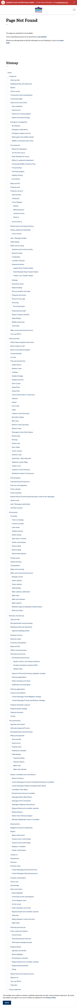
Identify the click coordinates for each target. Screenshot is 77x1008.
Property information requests (20, 705)
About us (16, 217)
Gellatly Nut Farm (17, 380)
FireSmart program (18, 171)
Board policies (15, 824)
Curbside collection (18, 260)
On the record (16, 904)
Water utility (16, 923)
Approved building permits (20, 631)
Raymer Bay (16, 436)
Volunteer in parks (16, 508)
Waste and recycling (17, 245)
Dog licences (16, 110)
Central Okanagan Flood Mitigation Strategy (26, 696)
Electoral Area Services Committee (23, 793)
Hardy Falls (16, 391)
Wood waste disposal (19, 553)
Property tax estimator (19, 750)
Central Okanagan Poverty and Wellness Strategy (28, 700)
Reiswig (14, 440)
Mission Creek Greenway (20, 425)
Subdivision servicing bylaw (21, 684)
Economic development (18, 643)
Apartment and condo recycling (22, 249)
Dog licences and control (18, 102)
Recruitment (16, 179)
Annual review (16, 935)
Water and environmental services (21, 330)
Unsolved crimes (18, 213)
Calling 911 (15, 198)
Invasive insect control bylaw (21, 839)
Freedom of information (18, 878)
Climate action (15, 558)
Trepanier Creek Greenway (21, 469)
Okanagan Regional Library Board (23, 804)
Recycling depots (19, 306)
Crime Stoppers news (19, 900)
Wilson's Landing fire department (23, 160)
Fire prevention (17, 168)
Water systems (17, 603)
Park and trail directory (17, 361)
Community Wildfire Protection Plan (23, 164)
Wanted (15, 206)
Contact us (14, 855)
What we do (14, 977)
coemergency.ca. (62, 2)
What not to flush (17, 610)
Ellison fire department (19, 149)
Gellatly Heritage (17, 376)
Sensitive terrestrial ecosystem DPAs (25, 665)
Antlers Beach (16, 365)
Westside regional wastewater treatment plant (27, 607)
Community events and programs (21, 95)
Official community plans (18, 650)
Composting (16, 257)
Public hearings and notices (21, 681)
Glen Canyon (16, 383)
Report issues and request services (22, 226)
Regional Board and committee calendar (25, 808)
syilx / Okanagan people (18, 238)
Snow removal (16, 233)
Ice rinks (13, 357)
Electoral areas (15, 866)
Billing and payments (17, 735)
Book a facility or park (17, 346)
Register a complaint (19, 846)
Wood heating (16, 550)
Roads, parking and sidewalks (20, 230)
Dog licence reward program (21, 114)
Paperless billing (18, 758)
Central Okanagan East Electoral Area (24, 870)
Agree (7, 1002)
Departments (14, 858)
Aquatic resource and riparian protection (26, 661)
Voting (14, 969)
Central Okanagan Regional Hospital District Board (29, 786)
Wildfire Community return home (22, 141)
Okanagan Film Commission (21, 801)
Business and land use (16, 616)
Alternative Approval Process (20, 728)
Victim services (17, 222)
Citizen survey (15, 91)
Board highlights (17, 893)
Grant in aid (14, 882)
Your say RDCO (15, 334)
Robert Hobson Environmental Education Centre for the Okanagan (32, 496)
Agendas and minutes (17, 724)
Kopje (14, 410)
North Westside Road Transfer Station (25, 272)
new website (42, 37)
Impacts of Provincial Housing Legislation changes (28, 673)
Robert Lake (16, 443)
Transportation (15, 565)
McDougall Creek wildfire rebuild (23, 137)
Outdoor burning (17, 175)
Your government (14, 720)
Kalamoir (15, 398)
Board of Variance (18, 778)
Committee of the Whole (20, 789)
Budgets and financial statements (21, 828)
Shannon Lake (17, 454)
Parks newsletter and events (21, 908)
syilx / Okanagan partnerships (20, 504)
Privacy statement (15, 989)
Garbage (15, 280)
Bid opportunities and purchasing (21, 623)
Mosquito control (17, 577)
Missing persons (18, 210)
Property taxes (15, 187)
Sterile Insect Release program (22, 816)
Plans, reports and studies (19, 931)
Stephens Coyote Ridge (20, 462)
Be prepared (16, 126)
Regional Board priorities (20, 965)
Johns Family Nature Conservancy (23, 395)
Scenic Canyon (17, 451)
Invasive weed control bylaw (21, 843)
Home (10, 72)
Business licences (16, 635)
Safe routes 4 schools (19, 538)
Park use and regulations (18, 485)
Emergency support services (21, 133)
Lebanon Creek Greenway (20, 413)
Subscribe (15, 915)
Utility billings (14, 242)
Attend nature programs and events (22, 342)
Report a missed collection (20, 314)
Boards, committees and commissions (23, 774)
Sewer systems (17, 584)
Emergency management (18, 122)
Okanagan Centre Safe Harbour (22, 432)
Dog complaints (17, 106)
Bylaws (12, 87)
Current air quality (18, 523)
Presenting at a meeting (20, 958)
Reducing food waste (19, 311)
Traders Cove (16, 466)
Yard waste (15, 326)
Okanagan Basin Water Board (22, 797)
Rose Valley (16, 447)
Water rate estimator (18, 599)
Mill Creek (15, 421)
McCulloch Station (18, 417)
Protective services (16, 191)
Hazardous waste (17, 284)
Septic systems (17, 580)
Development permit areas (20, 658)
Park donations (15, 478)
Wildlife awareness (18, 322)
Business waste (17, 253)
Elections (13, 862)
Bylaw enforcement (18, 835)
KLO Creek (15, 406)
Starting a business (16, 712)
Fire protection (15, 145)
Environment (13, 512)
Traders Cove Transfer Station (23, 275)
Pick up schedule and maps (21, 291)
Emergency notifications (20, 129)
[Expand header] (74, 9)
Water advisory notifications (21, 592)
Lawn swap (15, 527)
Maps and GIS (15, 183)
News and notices (16, 889)
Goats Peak (16, 387)
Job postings (14, 885)
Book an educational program (20, 350)
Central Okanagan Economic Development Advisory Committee (33, 782)
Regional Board (17, 812)
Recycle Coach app (18, 299)
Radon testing (16, 535)
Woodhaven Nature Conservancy (23, 473)
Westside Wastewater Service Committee (25, 819)
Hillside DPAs (18, 669)
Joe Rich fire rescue (18, 153)
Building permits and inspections (21, 84)
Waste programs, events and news (23, 919)
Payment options (18, 762)
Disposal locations (18, 264)
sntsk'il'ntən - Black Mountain (21, 458)
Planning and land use (17, 654)
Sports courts (14, 500)
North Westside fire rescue (20, 156)
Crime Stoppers (17, 202)
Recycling (15, 302)
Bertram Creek (17, 368)
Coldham (15, 372)
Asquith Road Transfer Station (23, 268)
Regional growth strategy (18, 708)
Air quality (13, 516)
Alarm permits (15, 80)
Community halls (16, 353)
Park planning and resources (20, 481)
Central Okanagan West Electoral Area (25, 873)
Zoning (12, 716)
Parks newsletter (16, 493)
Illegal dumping (17, 287)
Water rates (15, 595)
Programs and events (19, 295)
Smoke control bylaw (19, 542)
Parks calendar (15, 489)
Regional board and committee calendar (25, 911)
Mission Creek (16, 428)
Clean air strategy (18, 520)
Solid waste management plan (22, 942)
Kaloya (14, 402)
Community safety (16, 99)
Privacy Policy (51, 997)
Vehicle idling (16, 546)
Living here (12, 76)
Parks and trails (14, 338)
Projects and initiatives (17, 693)
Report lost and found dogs (21, 117)
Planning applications (19, 677)
